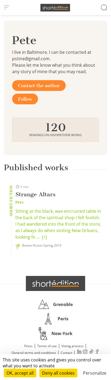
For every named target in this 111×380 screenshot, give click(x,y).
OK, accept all (20, 373)
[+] (44, 237)
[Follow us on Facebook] (97, 352)
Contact (66, 352)
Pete (19, 202)
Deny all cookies (58, 373)
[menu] (6, 7)
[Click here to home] (55, 283)
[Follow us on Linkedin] (79, 352)
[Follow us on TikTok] (91, 352)
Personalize (94, 373)
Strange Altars (35, 194)
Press (28, 346)
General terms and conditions (34, 352)
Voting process (72, 346)
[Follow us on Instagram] (85, 352)
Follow (25, 99)
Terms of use (47, 346)
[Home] (55, 7)
